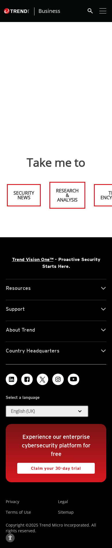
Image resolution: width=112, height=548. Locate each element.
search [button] (90, 10)
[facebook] (27, 379)
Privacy (12, 501)
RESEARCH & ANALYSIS (67, 195)
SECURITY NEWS (21, 193)
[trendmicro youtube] (73, 379)
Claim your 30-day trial (49, 467)
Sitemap (66, 512)
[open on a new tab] (42, 379)
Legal (63, 501)
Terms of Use (18, 512)
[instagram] (58, 379)
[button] (47, 411)
